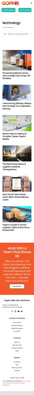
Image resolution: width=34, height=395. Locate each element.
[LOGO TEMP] (11, 2)
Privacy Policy (26, 381)
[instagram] (15, 311)
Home (4, 27)
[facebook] (12, 311)
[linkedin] (22, 311)
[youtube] (18, 311)
